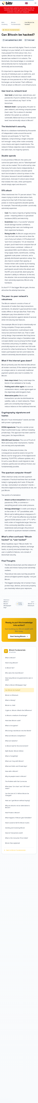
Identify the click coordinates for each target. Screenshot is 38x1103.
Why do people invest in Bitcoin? (15, 776)
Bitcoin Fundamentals (12, 30)
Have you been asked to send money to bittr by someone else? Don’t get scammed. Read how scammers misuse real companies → (19, 10)
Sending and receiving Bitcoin (15, 828)
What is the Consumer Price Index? (16, 838)
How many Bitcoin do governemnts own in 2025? (19, 679)
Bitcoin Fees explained (12, 843)
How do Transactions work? (14, 833)
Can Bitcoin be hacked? (12, 690)
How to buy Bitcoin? (11, 663)
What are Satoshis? (11, 741)
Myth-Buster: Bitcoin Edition (14, 751)
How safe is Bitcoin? (11, 771)
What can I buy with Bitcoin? (14, 761)
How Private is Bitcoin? (12, 813)
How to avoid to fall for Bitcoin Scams (17, 823)
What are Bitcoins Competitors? (15, 736)
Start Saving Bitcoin (18, 636)
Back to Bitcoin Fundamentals (16, 850)
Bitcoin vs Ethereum (11, 695)
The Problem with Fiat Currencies (16, 781)
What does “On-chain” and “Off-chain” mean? (17, 787)
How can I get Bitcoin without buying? (17, 800)
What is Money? (10, 700)
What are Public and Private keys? (16, 766)
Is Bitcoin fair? (9, 668)
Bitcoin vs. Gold (10, 705)
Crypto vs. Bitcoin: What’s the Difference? (18, 710)
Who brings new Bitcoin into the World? (18, 731)
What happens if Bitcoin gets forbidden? (18, 818)
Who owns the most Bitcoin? (14, 673)
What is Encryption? (11, 725)
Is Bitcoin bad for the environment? (16, 746)
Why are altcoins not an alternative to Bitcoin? (17, 806)
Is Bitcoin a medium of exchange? (16, 715)
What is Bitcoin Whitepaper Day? (15, 685)
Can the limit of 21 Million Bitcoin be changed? (17, 794)
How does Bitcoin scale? (13, 720)
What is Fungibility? (11, 756)
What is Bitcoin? (10, 658)
